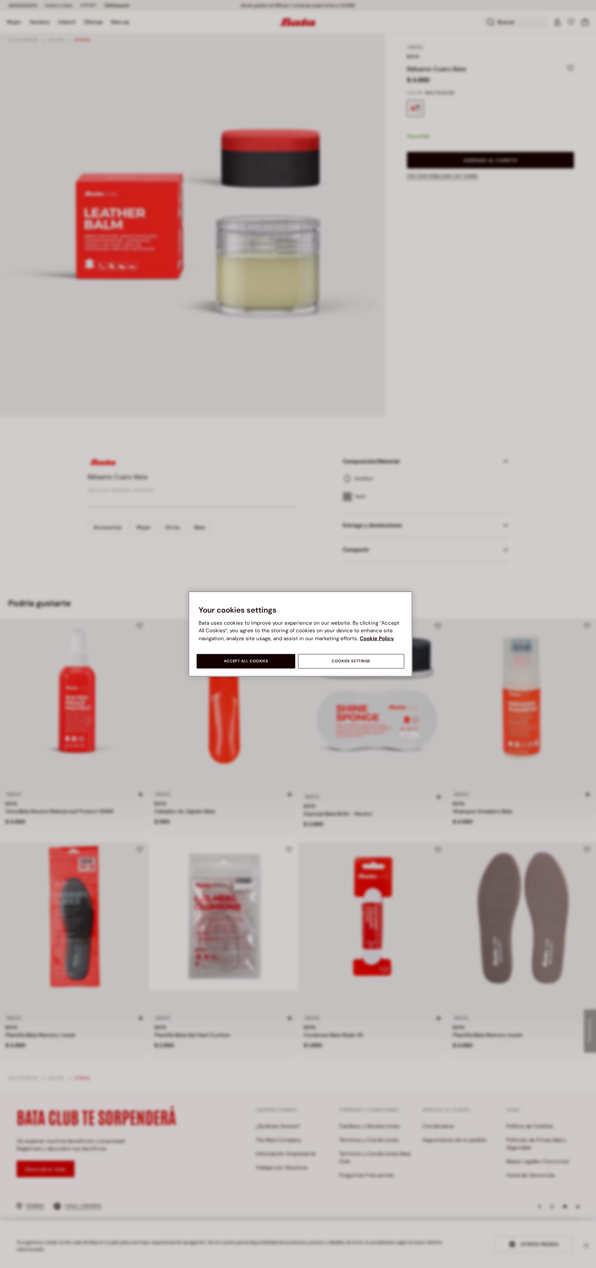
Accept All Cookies (246, 661)
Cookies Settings (351, 661)
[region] (300, 634)
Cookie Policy (377, 638)
